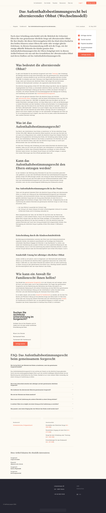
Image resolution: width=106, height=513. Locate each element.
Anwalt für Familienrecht (43, 295)
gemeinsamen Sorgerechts (33, 282)
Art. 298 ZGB (50, 437)
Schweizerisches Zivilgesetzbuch (22, 425)
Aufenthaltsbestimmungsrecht (46, 93)
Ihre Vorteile (47, 3)
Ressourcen (63, 3)
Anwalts (64, 298)
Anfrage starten (91, 3)
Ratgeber (15, 26)
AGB (78, 486)
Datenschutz (80, 488)
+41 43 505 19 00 (59, 494)
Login (80, 3)
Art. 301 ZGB (50, 442)
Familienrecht (23, 26)
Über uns (70, 3)
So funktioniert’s (38, 3)
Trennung (55, 73)
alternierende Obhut (24, 98)
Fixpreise (55, 3)
